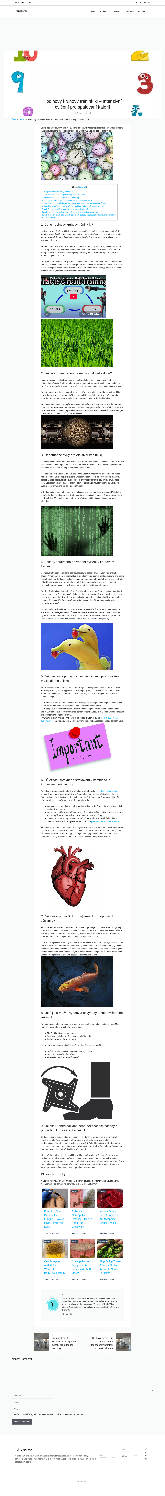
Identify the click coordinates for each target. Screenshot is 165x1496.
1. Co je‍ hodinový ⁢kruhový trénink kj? (57, 192)
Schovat (82, 187)
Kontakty (126, 1452)
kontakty (19, 2)
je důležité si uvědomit (108, 791)
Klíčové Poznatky (49, 218)
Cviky (116, 11)
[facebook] (140, 2)
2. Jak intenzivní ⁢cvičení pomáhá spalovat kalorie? (63, 195)
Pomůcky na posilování (107, 1458)
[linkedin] (136, 2)
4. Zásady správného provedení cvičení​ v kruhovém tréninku (67, 200)
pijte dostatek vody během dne (105, 821)
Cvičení (103, 11)
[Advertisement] (82, 33)
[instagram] (149, 2)
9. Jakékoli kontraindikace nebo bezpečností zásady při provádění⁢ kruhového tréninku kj (79, 215)
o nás (31, 2)
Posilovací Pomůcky (135, 11)
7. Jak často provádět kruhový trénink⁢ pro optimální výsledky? (68, 209)
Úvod (93, 11)
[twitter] (145, 2)
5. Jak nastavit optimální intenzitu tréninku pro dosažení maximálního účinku (74, 203)
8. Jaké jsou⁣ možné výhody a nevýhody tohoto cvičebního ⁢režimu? (70, 212)
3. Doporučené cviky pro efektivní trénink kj (60, 197)
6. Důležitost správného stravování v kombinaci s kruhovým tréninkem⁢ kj (72, 206)
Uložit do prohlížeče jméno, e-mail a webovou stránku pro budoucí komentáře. (49, 1414)
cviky (100, 1452)
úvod (100, 1449)
